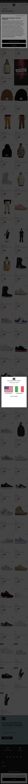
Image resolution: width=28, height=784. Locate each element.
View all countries (14, 396)
